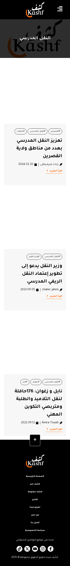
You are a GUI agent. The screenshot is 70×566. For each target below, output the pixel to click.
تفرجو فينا (35, 507)
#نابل (25, 382)
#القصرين (55, 131)
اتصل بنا (35, 523)
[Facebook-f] (50, 549)
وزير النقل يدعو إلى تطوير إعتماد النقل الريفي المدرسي (41, 274)
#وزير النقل (34, 256)
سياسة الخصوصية (35, 530)
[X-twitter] (27, 549)
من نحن (35, 515)
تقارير (35, 499)
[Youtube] (35, 549)
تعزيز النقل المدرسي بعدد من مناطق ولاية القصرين (39, 148)
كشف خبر (35, 484)
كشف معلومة (35, 492)
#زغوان (35, 382)
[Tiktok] (19, 549)
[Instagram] (43, 549)
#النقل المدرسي (37, 131)
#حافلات (20, 131)
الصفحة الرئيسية (35, 476)
